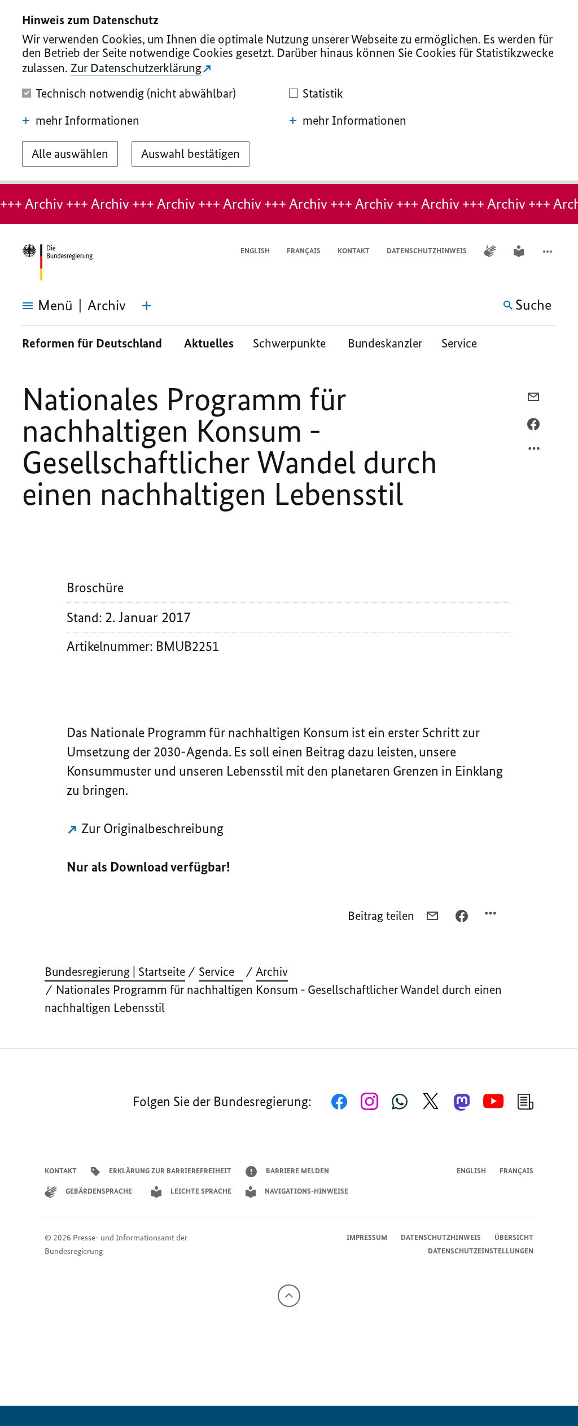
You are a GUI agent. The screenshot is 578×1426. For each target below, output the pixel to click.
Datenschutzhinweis (427, 251)
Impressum (367, 1237)
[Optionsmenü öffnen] (534, 451)
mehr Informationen (87, 120)
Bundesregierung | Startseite (115, 971)
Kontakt (354, 251)
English (255, 251)
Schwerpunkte (291, 343)
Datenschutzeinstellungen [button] (480, 1251)
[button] (548, 251)
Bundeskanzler (385, 343)
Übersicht (513, 1237)
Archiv (272, 971)
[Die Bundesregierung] (57, 262)
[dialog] (289, 92)
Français (304, 251)
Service (463, 343)
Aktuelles (209, 343)
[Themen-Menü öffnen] (146, 305)
